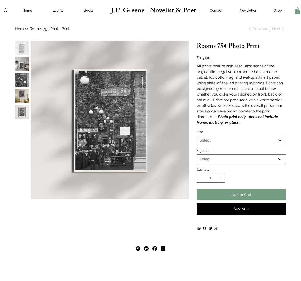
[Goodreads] (163, 248)
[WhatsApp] (199, 228)
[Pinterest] (210, 228)
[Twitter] (216, 228)
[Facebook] (204, 228)
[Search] (6, 10)
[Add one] (220, 178)
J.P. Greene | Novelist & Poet (153, 11)
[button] (88, 10)
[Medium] (146, 248)
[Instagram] (138, 248)
